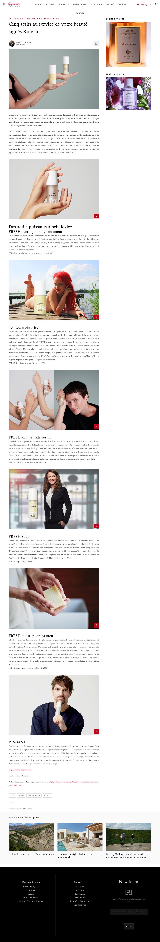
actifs (12, 795)
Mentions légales (31, 887)
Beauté (21, 795)
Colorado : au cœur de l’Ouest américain (31, 854)
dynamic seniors (34, 795)
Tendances (63, 4)
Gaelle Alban (24, 42)
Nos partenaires (31, 898)
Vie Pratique (97, 4)
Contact (80, 13)
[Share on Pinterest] (96, 216)
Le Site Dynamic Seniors (31, 901)
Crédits (31, 894)
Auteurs (31, 890)
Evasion (50, 4)
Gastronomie (79, 4)
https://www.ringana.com (20, 769)
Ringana (47, 795)
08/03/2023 (21, 45)
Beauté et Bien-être (117, 4)
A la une (38, 4)
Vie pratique (80, 905)
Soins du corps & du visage (48, 19)
